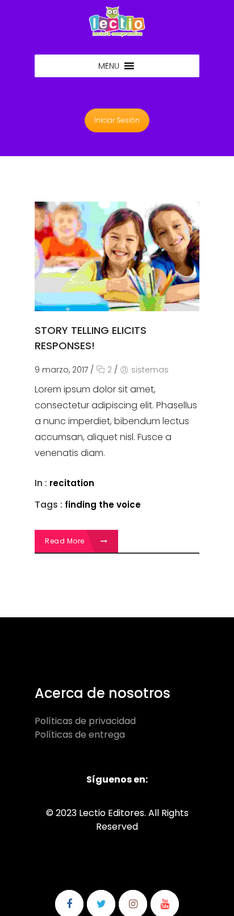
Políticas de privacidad (85, 720)
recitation (71, 483)
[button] (108, 66)
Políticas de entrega (80, 734)
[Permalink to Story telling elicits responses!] (117, 308)
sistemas (150, 369)
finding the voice (103, 505)
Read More (65, 541)
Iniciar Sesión (117, 120)
